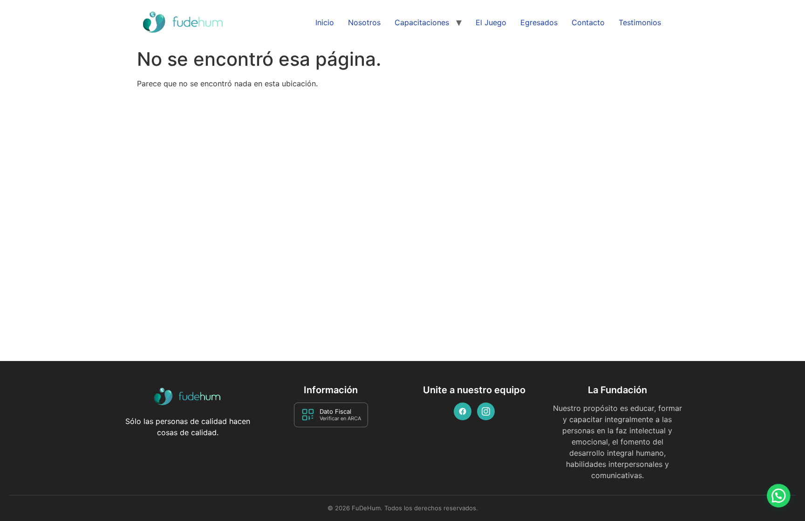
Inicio (324, 22)
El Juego (491, 22)
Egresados (539, 22)
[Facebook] (462, 411)
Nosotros (364, 22)
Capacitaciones (422, 22)
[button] (778, 493)
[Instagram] (486, 411)
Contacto (588, 22)
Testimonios (640, 22)
